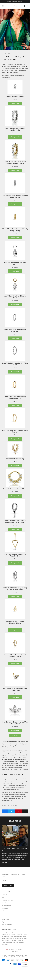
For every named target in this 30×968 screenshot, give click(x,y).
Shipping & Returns (7, 922)
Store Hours (5, 908)
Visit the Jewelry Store (7, 900)
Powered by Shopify (19, 956)
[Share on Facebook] (5, 811)
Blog (3, 897)
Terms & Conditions (7, 924)
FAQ (3, 911)
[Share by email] (25, 811)
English (14, 951)
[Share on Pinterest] (18, 811)
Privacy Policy (5, 919)
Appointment (19, 1)
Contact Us (5, 903)
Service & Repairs (6, 905)
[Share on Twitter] (11, 811)
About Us (4, 894)
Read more (4, 862)
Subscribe (8, 885)
